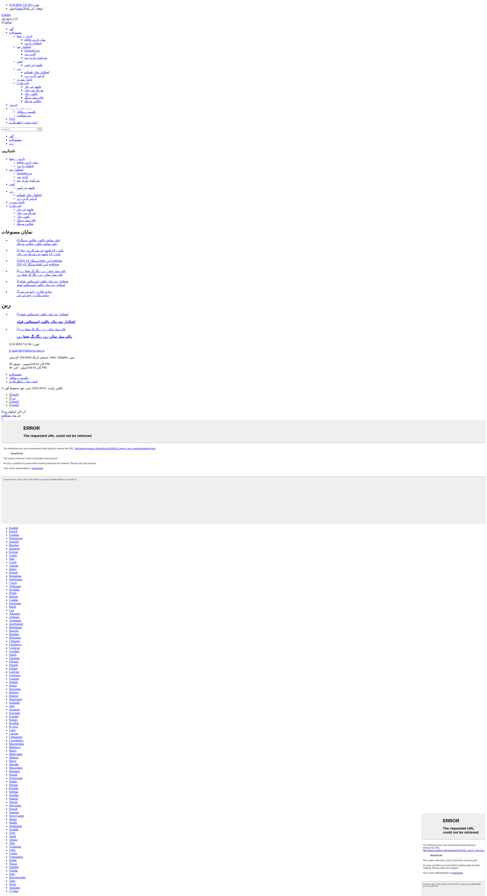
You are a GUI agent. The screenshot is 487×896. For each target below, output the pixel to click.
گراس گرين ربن (34, 75)
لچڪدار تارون (32, 43)
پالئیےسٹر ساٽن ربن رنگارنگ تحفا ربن (40, 274)
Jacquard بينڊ (32, 50)
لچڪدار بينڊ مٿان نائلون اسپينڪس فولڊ (41, 285)
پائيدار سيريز (24, 79)
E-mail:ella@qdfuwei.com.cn (26, 350)
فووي (19, 8)
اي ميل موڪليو (11, 415)
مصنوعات (15, 32)
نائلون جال (30, 94)
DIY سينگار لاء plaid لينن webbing (38, 264)
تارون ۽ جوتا (24, 36)
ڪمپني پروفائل (26, 111)
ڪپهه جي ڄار (32, 86)
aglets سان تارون (34, 39)
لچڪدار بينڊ (24, 47)
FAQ (12, 118)
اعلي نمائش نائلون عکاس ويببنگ (37, 244)
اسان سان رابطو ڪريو (23, 122)
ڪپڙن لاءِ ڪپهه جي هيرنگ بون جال (38, 254)
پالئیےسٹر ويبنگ (34, 97)
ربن (19, 68)
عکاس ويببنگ (32, 101)
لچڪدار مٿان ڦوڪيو (36, 72)
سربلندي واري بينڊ (35, 57)
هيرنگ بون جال (33, 90)
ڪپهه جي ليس (33, 65)
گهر (11, 28)
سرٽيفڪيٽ (24, 115)
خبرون (13, 104)
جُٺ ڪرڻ (23, 83)
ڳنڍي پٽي (30, 54)
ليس (19, 61)
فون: (36, 4)
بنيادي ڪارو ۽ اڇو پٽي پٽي (33, 295)
